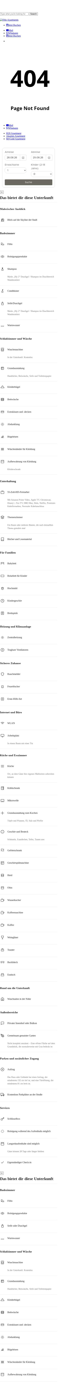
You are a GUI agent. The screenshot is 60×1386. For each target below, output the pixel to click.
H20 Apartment (13, 133)
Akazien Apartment (15, 136)
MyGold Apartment (15, 138)
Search (33, 14)
